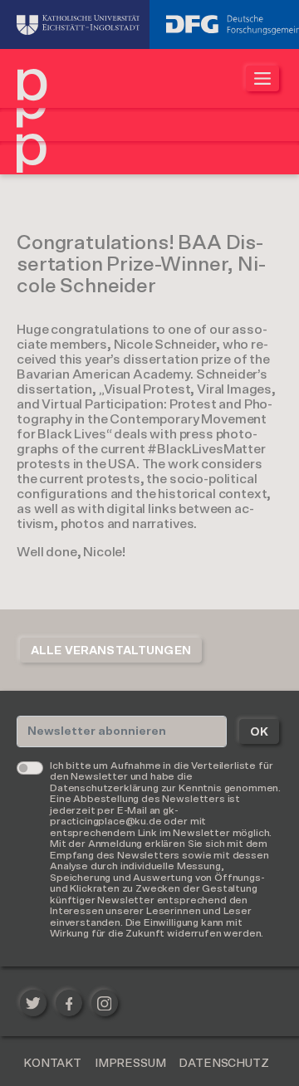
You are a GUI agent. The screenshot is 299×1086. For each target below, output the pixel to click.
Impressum (130, 1063)
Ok (259, 732)
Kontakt (52, 1063)
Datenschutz (223, 1063)
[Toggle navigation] (262, 78)
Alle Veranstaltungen (111, 651)
